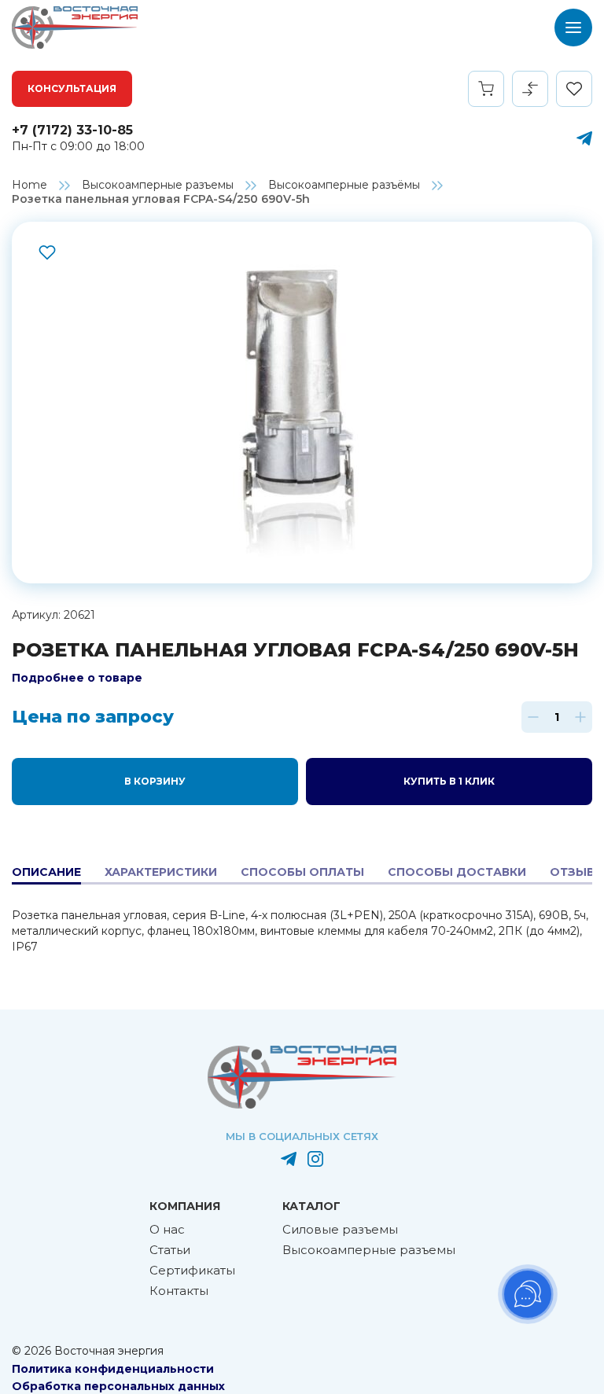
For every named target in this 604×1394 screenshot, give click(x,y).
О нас (167, 1229)
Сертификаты (192, 1270)
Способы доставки (457, 872)
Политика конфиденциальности (113, 1369)
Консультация (72, 88)
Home (29, 185)
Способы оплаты (302, 872)
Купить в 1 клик (449, 781)
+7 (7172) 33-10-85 (72, 130)
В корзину (155, 781)
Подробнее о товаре (77, 678)
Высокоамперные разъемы (158, 185)
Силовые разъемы (340, 1229)
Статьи (169, 1249)
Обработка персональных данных (118, 1386)
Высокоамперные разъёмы (344, 185)
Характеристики (161, 872)
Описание (46, 872)
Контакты (178, 1290)
